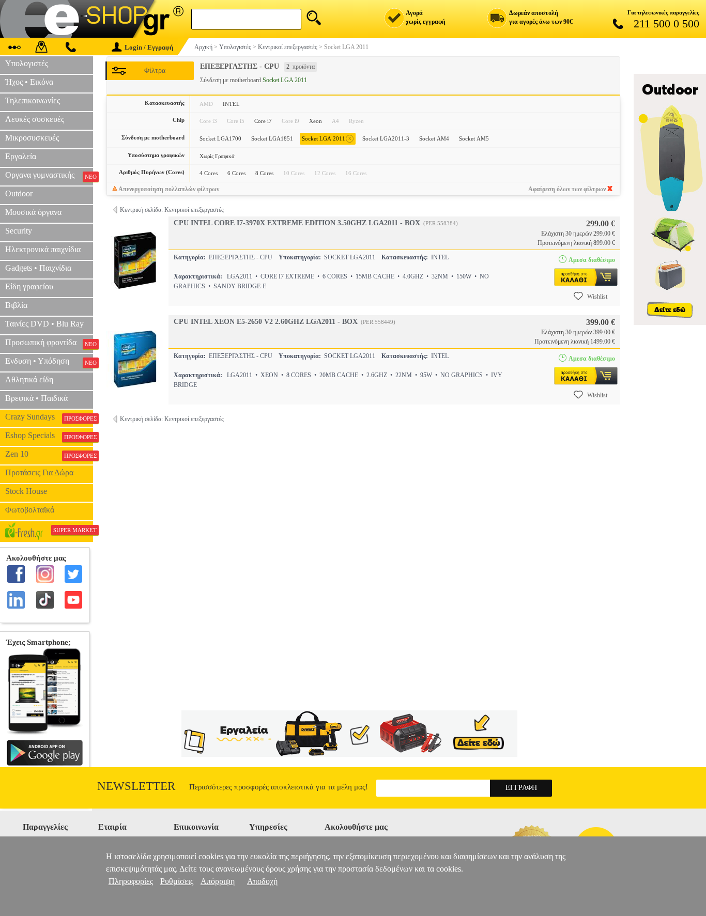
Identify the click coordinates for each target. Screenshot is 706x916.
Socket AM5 (474, 138)
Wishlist (597, 296)
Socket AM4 (434, 138)
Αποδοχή (262, 881)
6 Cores (236, 173)
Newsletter (136, 786)
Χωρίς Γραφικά (217, 156)
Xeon (315, 121)
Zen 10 (49, 454)
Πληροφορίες (131, 881)
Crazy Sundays (49, 417)
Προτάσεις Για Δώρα (39, 472)
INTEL (231, 104)
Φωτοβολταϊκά (29, 509)
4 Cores (208, 173)
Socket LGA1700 (220, 138)
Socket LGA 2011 (326, 138)
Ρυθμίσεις (176, 881)
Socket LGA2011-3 (385, 138)
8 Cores (264, 173)
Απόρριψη (218, 881)
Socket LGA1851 (272, 138)
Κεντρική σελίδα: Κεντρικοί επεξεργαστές (172, 209)
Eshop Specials (49, 435)
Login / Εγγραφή (149, 47)
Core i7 (263, 121)
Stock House (26, 491)
